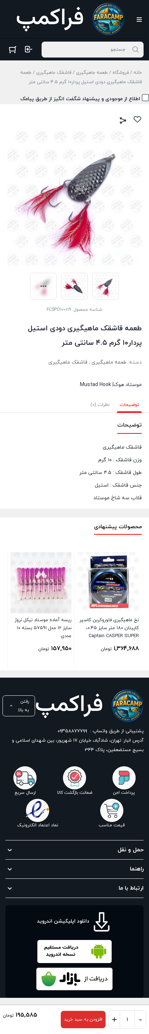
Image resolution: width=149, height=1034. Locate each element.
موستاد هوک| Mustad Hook (111, 384)
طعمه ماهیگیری (92, 72)
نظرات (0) (100, 405)
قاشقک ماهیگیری (53, 72)
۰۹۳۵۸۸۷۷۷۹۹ (72, 731)
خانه (137, 72)
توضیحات (129, 405)
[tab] (129, 404)
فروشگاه (120, 72)
